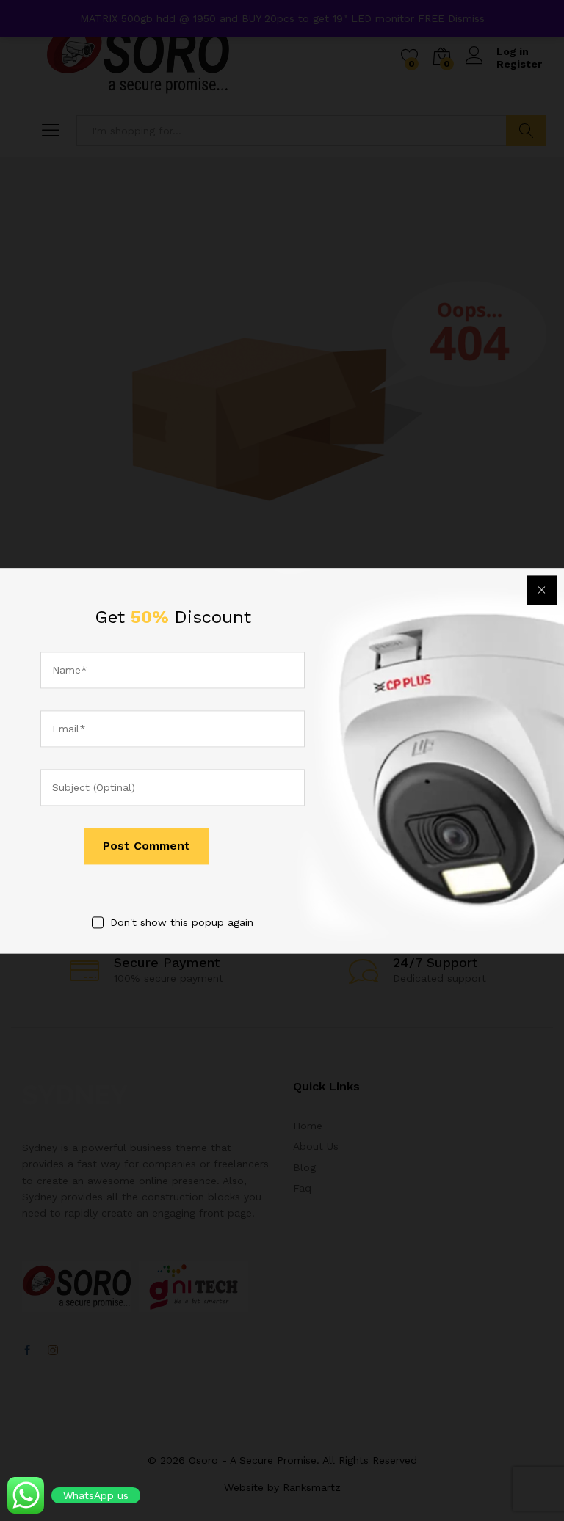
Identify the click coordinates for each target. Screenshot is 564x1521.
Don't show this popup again (181, 923)
